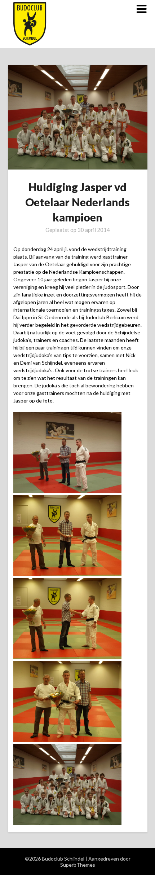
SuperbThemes (77, 865)
